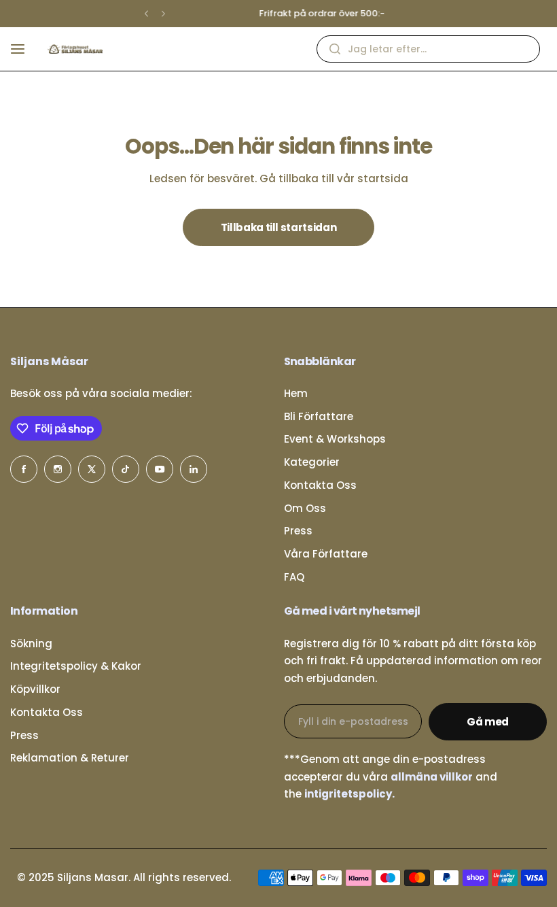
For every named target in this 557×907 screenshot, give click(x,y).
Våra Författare (325, 554)
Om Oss (305, 508)
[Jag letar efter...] (335, 49)
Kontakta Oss (320, 485)
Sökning (31, 643)
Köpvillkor (35, 689)
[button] (146, 14)
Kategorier (312, 462)
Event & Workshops (335, 439)
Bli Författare (318, 416)
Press (298, 531)
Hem (296, 393)
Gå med (488, 722)
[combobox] (428, 49)
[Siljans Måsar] (75, 49)
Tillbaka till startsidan (278, 227)
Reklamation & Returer (69, 758)
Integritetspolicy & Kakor (75, 666)
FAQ (294, 577)
